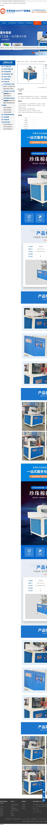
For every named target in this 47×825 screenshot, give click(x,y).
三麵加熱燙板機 (6, 79)
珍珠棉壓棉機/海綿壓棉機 (8, 114)
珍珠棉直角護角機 (41, 61)
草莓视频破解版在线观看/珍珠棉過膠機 (9, 99)
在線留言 (23, 808)
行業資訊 (23, 806)
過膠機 (2, 5)
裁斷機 (4, 105)
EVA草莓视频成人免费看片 (8, 88)
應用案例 (1, 813)
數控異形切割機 (6, 122)
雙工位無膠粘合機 (7, 66)
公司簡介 (1, 806)
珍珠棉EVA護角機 (7, 76)
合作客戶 (1, 808)
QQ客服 (43, 791)
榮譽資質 (1, 811)
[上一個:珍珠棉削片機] (41, 87)
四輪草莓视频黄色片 (7, 95)
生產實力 (1, 810)
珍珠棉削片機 (6, 81)
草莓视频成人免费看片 (7, 3)
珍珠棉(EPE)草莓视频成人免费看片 (9, 87)
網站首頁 (4, 22)
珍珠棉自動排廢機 (36, 47)
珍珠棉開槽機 (23, 47)
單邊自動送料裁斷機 (7, 109)
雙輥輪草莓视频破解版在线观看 (9, 104)
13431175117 (43, 789)
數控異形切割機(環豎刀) (8, 126)
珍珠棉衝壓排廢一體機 (8, 74)
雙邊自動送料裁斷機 (7, 112)
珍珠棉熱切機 (6, 119)
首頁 (23, 61)
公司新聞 (23, 804)
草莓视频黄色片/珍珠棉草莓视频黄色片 (9, 92)
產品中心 (37, 22)
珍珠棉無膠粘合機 (29, 47)
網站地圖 (1, 824)
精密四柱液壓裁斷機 (7, 107)
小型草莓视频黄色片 (7, 93)
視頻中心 (1, 815)
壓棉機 (19, 3)
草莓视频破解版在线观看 (15, 811)
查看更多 (12, 815)
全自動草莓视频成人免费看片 (8, 85)
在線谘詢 (43, 794)
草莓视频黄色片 (15, 3)
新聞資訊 (24, 801)
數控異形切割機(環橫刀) (8, 124)
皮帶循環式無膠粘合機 (8, 69)
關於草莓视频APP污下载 (4, 802)
